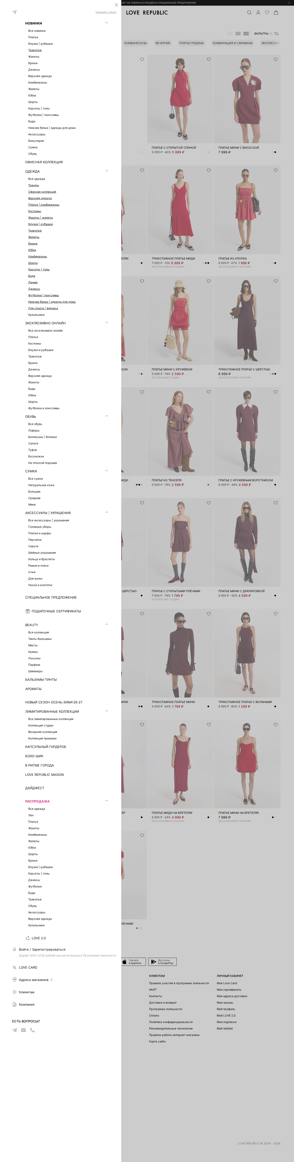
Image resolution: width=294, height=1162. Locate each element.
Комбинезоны (37, 256)
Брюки (32, 243)
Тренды (33, 185)
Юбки (32, 250)
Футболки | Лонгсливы (43, 295)
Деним (33, 282)
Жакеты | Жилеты (40, 217)
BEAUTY (31, 625)
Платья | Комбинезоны (43, 204)
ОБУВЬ (30, 417)
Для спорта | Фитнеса (43, 308)
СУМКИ (31, 471)
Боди (31, 276)
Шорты (33, 263)
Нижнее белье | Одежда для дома (52, 301)
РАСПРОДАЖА (37, 801)
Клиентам (26, 992)
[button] (116, 5)
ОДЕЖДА (32, 171)
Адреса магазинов (36, 980)
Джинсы (34, 288)
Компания (27, 1004)
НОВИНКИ (33, 23)
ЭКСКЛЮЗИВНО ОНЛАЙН (45, 323)
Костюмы (34, 211)
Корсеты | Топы (39, 269)
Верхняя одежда (40, 198)
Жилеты (33, 237)
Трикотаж (35, 50)
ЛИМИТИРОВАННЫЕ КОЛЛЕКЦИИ (52, 711)
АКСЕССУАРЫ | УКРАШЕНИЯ (48, 513)
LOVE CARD (28, 967)
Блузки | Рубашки (40, 224)
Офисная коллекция (42, 191)
